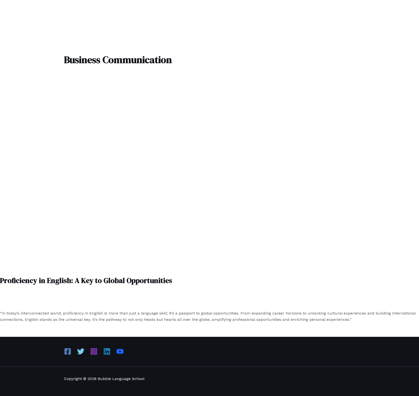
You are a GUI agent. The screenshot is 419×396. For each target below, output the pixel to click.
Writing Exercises (97, 303)
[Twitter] (80, 353)
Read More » (60, 329)
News (5, 303)
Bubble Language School (23, 13)
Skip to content (14, 3)
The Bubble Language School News (45, 303)
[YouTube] (120, 353)
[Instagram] (93, 353)
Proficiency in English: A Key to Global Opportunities (86, 280)
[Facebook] (67, 353)
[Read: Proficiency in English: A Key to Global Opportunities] (124, 267)
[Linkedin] (107, 353)
